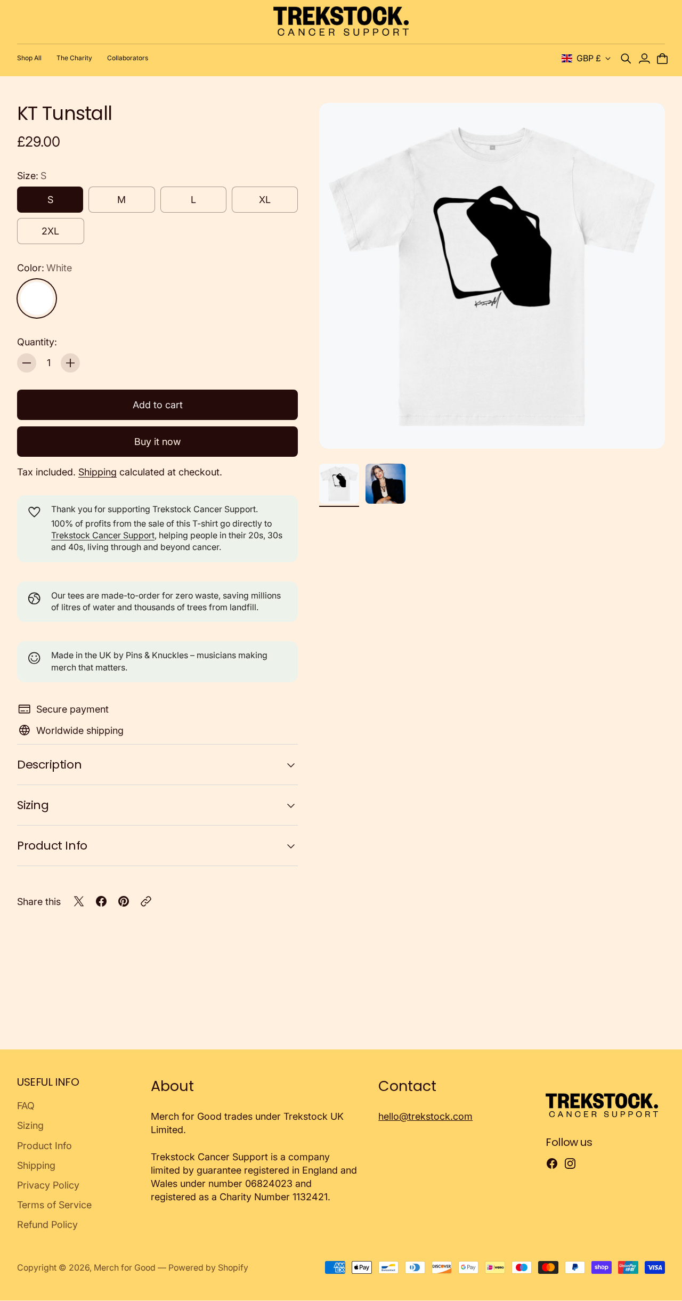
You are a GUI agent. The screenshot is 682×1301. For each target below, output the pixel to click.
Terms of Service (54, 1204)
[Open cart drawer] (662, 59)
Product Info (52, 845)
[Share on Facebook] (101, 901)
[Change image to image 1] (339, 484)
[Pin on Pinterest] (123, 901)
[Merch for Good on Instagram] (570, 1163)
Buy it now (157, 441)
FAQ (26, 1105)
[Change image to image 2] (385, 484)
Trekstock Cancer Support (103, 535)
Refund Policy (47, 1224)
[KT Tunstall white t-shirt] (492, 276)
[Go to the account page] (644, 59)
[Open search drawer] (626, 59)
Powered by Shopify (208, 1268)
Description (49, 764)
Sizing (32, 805)
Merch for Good (125, 1268)
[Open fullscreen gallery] (644, 428)
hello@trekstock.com (425, 1116)
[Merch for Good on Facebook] (552, 1163)
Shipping (97, 472)
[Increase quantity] (70, 363)
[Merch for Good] (341, 21)
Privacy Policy (48, 1185)
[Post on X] (78, 901)
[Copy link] (146, 901)
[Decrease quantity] (26, 363)
